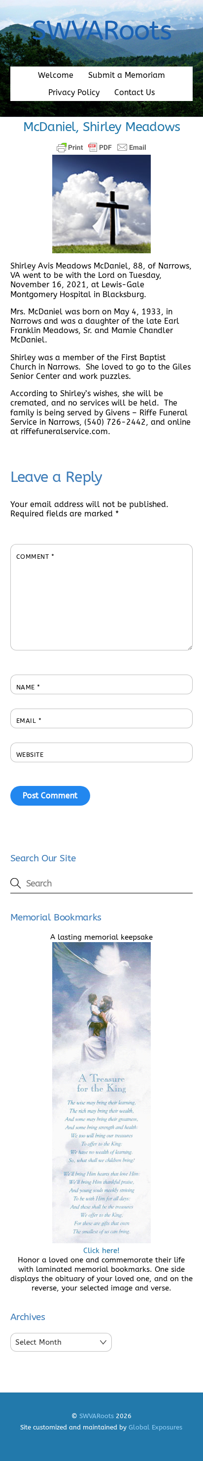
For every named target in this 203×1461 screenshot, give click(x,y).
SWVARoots (96, 1416)
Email (29, 720)
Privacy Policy (74, 92)
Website (30, 754)
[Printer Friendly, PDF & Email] (101, 147)
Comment (35, 556)
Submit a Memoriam (126, 75)
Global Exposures (155, 1427)
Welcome (55, 75)
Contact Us (134, 92)
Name (28, 687)
